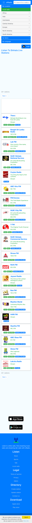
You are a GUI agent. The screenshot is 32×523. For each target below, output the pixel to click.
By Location (6, 6)
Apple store (16, 504)
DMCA (16, 481)
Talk (16, 463)
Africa (4, 13)
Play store (16, 507)
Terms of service (16, 474)
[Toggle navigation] (3, 2)
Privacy (16, 477)
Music (16, 456)
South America (7, 34)
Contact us (16, 496)
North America (7, 31)
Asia (4, 16)
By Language (6, 41)
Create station (16, 489)
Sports (16, 459)
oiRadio (9, 2)
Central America (8, 23)
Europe (5, 27)
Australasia (6, 20)
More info (26, 521)
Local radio (6, 9)
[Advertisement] (16, 72)
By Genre (5, 38)
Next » (4, 96)
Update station (16, 492)
